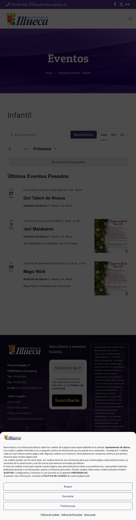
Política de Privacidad (71, 514)
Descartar (68, 496)
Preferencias (68, 506)
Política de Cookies (50, 514)
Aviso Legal (89, 514)
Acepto (68, 486)
